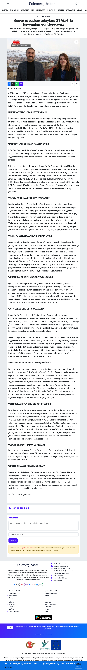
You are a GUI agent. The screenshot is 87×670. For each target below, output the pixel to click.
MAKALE (12, 607)
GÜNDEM (25, 10)
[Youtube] (33, 584)
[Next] (37, 584)
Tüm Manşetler (59, 575)
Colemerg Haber (47, 660)
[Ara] (79, 3)
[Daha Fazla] (21, 84)
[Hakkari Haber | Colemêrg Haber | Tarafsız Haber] (42, 3)
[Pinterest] (22, 584)
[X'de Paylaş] (13, 84)
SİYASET (47, 609)
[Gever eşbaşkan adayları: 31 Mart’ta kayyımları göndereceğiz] (43, 59)
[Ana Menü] (8, 4)
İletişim (47, 595)
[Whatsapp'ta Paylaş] (17, 84)
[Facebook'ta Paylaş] (9, 84)
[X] (18, 584)
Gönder (13, 540)
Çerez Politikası (14, 593)
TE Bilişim (49, 635)
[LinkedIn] (29, 584)
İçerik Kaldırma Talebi (52, 591)
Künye (11, 598)
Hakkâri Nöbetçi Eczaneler (63, 564)
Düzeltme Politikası (15, 591)
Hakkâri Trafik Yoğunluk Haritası (64, 571)
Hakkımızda (13, 595)
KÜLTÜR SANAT (14, 611)
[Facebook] (14, 584)
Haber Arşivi (58, 580)
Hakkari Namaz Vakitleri (62, 568)
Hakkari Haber (43, 17)
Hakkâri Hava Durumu (61, 566)
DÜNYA (5, 10)
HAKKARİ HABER (38, 10)
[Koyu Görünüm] (76, 3)
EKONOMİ (14, 10)
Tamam (78, 667)
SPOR (79, 10)
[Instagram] (26, 584)
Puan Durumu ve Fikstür (62, 573)
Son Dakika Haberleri (61, 578)
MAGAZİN (70, 10)
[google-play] (43, 617)
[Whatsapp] (41, 584)
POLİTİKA (51, 10)
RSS (11, 627)
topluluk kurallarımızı (28, 548)
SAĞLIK (61, 10)
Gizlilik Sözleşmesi (51, 593)
